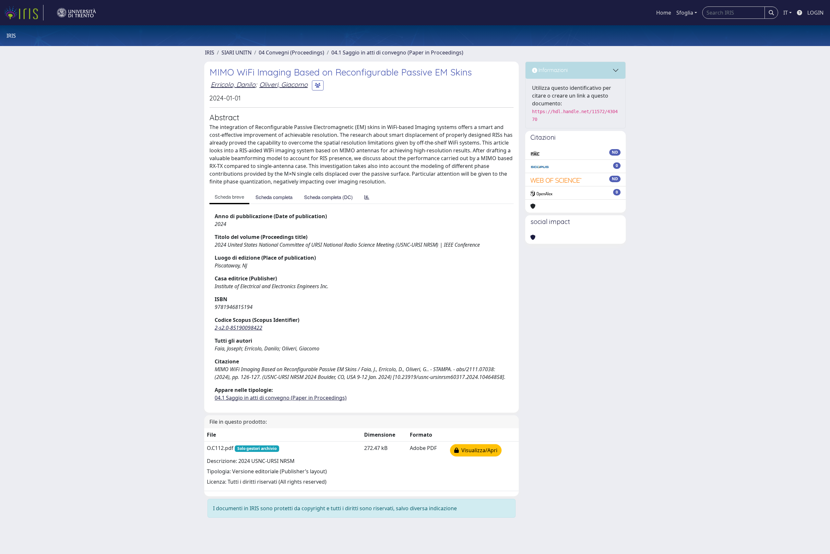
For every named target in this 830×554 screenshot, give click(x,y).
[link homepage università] (76, 12)
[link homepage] (23, 12)
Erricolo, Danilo (233, 84)
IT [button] (785, 12)
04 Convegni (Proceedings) (291, 52)
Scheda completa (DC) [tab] (328, 197)
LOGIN (815, 12)
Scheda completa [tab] (273, 197)
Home (663, 12)
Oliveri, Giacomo (283, 84)
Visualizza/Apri (478, 450)
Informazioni (552, 70)
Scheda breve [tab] (229, 196)
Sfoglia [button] (684, 12)
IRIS (209, 52)
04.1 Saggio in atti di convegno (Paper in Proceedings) (397, 52)
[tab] (367, 197)
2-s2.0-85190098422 (238, 327)
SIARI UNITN (236, 52)
